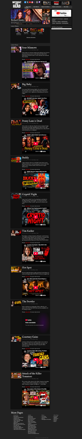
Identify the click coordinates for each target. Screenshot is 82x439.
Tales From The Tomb (18, 420)
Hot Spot (27, 267)
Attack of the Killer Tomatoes (31, 375)
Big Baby (26, 32)
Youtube (55, 417)
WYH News (30, 416)
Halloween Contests (32, 424)
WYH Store (56, 418)
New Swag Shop (65, 23)
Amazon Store (58, 23)
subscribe (27, 59)
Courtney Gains (30, 337)
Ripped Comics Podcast (19, 423)
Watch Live (54, 21)
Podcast (59, 21)
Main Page (28, 6)
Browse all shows (31, 37)
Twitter (55, 420)
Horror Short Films (32, 427)
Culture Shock (17, 421)
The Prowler (28, 301)
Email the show (64, 21)
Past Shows (36, 6)
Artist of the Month (32, 422)
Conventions (44, 417)
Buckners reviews (32, 431)
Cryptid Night (29, 194)
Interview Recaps (32, 418)
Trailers (29, 423)
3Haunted (16, 422)
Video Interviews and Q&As (19, 429)
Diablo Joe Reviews (56, 6)
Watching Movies (31, 425)
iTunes (53, 23)
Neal (37, 49)
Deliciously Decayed (32, 429)
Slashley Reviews (31, 428)
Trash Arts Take (17, 419)
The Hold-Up (16, 425)
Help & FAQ (30, 417)
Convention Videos (18, 428)
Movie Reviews (31, 419)
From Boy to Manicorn (18, 427)
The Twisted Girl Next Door (19, 424)
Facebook (56, 416)
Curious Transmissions (18, 417)
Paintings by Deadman (46, 419)
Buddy (40, 32)
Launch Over (16, 418)
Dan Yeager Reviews (32, 430)
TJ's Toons (44, 416)
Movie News (30, 420)
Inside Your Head (17, 426)
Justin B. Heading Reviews (33, 433)
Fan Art (43, 418)
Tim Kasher (28, 231)
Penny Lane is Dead (33, 33)
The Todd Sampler (32, 432)
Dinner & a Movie (45, 6)
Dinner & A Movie (31, 421)
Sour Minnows (18, 33)
